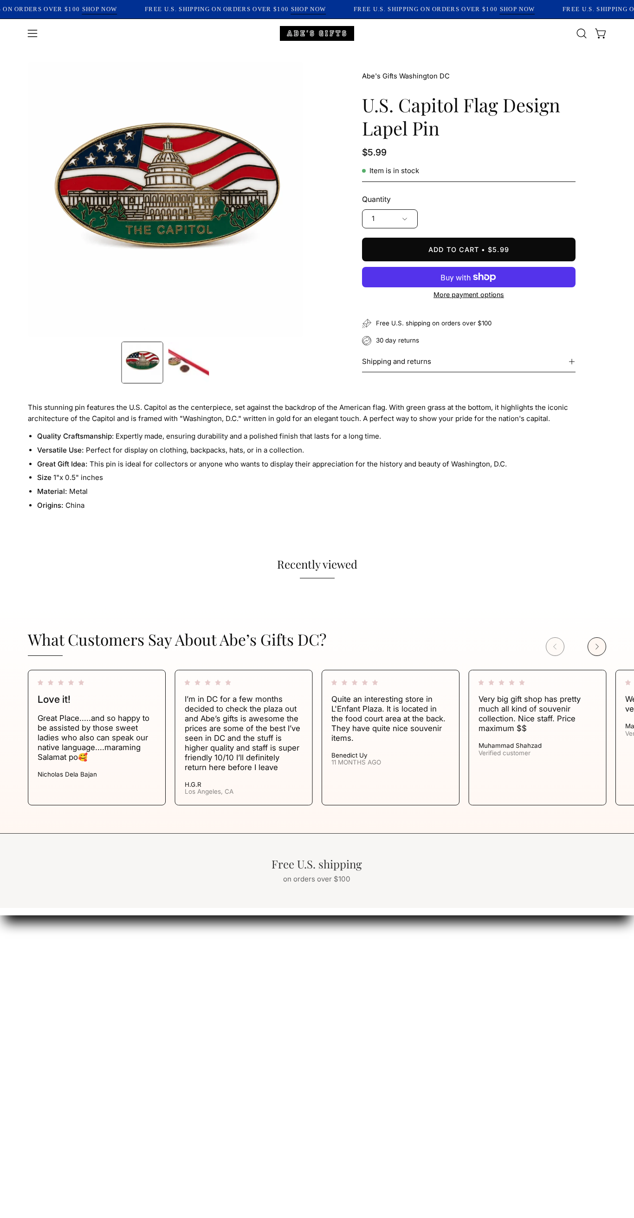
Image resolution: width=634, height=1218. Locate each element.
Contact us (375, 1002)
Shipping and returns (396, 361)
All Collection (379, 970)
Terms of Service (297, 970)
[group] (317, 737)
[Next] (597, 646)
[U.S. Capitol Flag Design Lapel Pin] (142, 362)
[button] (581, 33)
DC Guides (285, 1002)
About (366, 954)
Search (279, 954)
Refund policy (291, 986)
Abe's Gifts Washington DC (406, 76)
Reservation (377, 986)
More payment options (468, 294)
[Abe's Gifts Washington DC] (317, 33)
